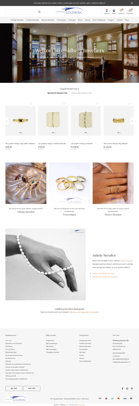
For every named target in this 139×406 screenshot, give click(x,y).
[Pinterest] (132, 388)
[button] (68, 79)
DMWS (73, 399)
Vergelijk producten (52, 352)
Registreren (50, 340)
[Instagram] (127, 388)
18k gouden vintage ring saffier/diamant (20, 143)
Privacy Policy (10, 349)
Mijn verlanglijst (51, 349)
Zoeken (39, 12)
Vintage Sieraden (17, 20)
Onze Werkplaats (99, 20)
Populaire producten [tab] (81, 93)
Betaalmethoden (11, 352)
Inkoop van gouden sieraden (15, 367)
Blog (126, 20)
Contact (120, 20)
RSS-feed (85, 399)
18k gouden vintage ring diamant (116, 143)
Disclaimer (8, 346)
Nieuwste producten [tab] (57, 93)
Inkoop (87, 20)
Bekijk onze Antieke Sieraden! (103, 273)
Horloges (72, 20)
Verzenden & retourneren (13, 355)
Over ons (77, 61)
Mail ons (31, 388)
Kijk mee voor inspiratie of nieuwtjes (84, 312)
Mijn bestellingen (51, 343)
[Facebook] (122, 388)
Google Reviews (81, 404)
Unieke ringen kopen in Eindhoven (16, 370)
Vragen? (111, 20)
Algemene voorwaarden (13, 343)
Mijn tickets (50, 346)
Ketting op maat (10, 376)
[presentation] (6, 121)
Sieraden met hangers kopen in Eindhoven (19, 373)
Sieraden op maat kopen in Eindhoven (18, 364)
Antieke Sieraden (32, 20)
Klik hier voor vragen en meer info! (105, 277)
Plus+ (79, 399)
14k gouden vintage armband (81, 143)
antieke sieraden (126, 261)
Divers (80, 20)
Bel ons (14, 388)
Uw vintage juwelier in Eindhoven (16, 379)
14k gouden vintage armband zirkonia (52, 143)
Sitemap (8, 361)
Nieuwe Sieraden (47, 20)
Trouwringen (61, 20)
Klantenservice (10, 358)
